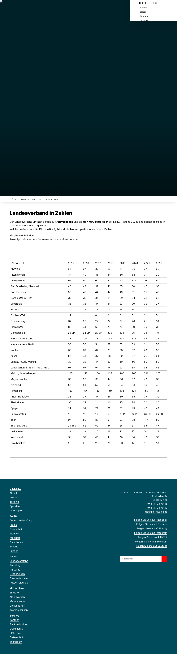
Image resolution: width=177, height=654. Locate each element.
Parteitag (15, 565)
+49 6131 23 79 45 (156, 503)
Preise (13, 524)
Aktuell (13, 493)
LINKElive (15, 633)
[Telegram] (33, 6)
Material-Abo (17, 601)
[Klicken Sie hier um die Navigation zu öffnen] (171, 6)
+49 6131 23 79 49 (156, 507)
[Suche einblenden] (163, 6)
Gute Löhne (16, 542)
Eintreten (15, 592)
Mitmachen (17, 588)
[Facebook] (11, 6)
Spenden (144, 20)
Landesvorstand (28, 199)
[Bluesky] (20, 6)
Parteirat (15, 569)
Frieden (14, 551)
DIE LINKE (15, 488)
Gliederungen (17, 573)
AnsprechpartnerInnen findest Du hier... (92, 229)
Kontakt (14, 619)
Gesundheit (16, 529)
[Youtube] (38, 6)
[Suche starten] (164, 559)
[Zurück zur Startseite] (10, 199)
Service (14, 615)
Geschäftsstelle (19, 578)
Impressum (16, 641)
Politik (13, 516)
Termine (144, 16)
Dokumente (16, 628)
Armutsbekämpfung (21, 520)
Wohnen (14, 533)
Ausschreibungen (19, 582)
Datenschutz (17, 637)
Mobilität (15, 537)
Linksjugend (16, 510)
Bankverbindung (19, 624)
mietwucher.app (19, 610)
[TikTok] (29, 6)
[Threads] (15, 6)
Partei (16, 199)
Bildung (14, 546)
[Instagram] (24, 6)
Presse (143, 11)
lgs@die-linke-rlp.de (156, 511)
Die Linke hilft (17, 605)
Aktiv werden (17, 597)
